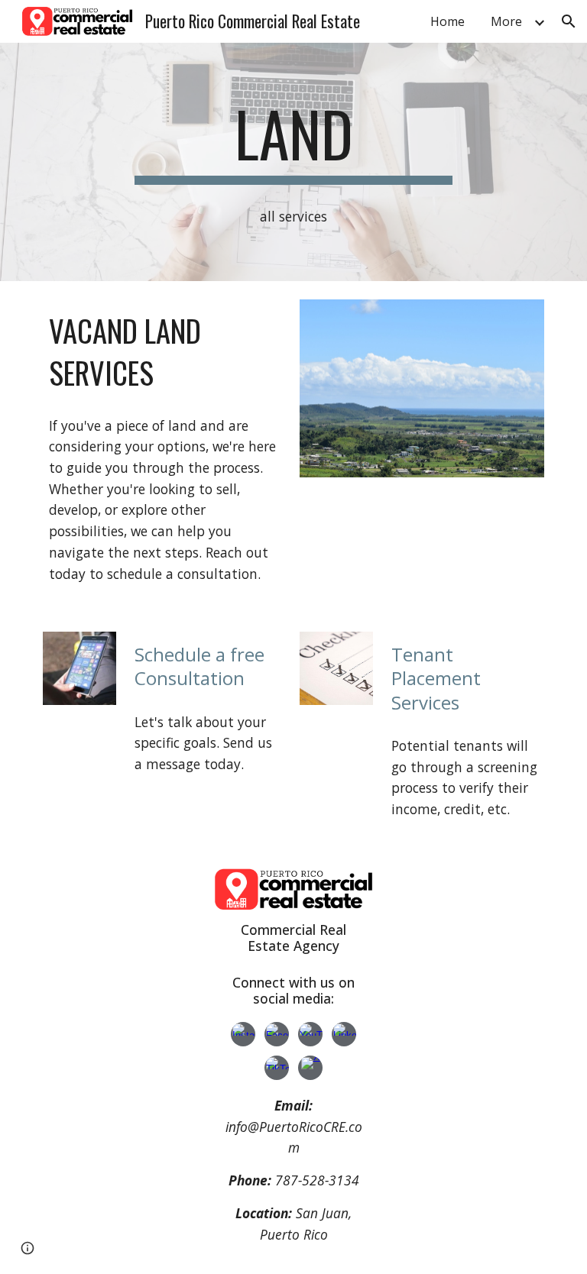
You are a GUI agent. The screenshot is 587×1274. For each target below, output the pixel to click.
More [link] (506, 21)
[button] (568, 21)
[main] (293, 141)
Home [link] (447, 21)
